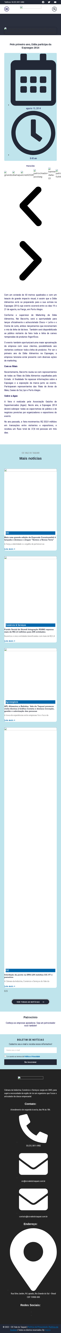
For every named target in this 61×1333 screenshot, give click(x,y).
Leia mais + (9, 549)
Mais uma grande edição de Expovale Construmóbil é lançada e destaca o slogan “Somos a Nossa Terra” (30, 538)
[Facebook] (43, 2)
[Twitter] (49, 2)
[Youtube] (55, 2)
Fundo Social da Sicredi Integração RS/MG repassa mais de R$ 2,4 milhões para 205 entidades (29, 630)
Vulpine (48, 1330)
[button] (6, 9)
